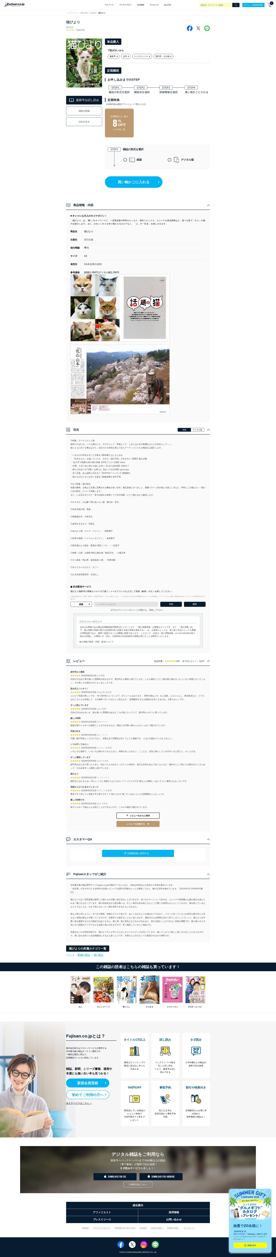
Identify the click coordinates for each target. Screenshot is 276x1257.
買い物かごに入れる (134, 182)
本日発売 (140, 5)
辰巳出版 (69, 27)
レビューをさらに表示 (140, 815)
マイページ (109, 5)
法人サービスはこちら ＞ (79, 1103)
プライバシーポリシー (101, 1228)
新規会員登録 (87, 1083)
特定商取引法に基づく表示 (125, 1228)
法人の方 (167, 5)
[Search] (235, 5)
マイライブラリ (125, 5)
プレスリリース (102, 1219)
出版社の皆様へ (157, 1228)
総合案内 (138, 1205)
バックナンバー (141, 56)
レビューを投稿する (136, 824)
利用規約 (85, 1228)
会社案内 (143, 1228)
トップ (68, 13)
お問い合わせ (174, 1219)
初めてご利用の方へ (88, 1095)
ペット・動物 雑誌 (81, 13)
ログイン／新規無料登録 (253, 5)
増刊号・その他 (162, 56)
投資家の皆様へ (173, 1228)
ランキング (154, 5)
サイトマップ (189, 1228)
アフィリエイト (102, 1212)
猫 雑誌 (93, 13)
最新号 (113, 56)
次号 (125, 56)
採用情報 (174, 1212)
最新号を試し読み (87, 100)
